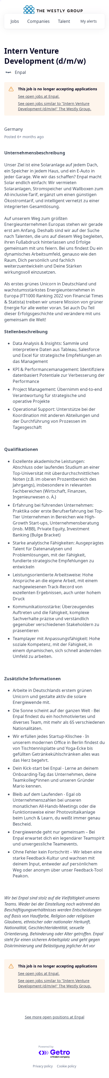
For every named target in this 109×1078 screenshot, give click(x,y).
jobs (15, 21)
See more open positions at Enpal (54, 1017)
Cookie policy (66, 1066)
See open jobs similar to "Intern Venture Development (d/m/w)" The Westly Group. (54, 106)
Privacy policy (43, 1066)
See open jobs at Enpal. (39, 96)
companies (38, 21)
